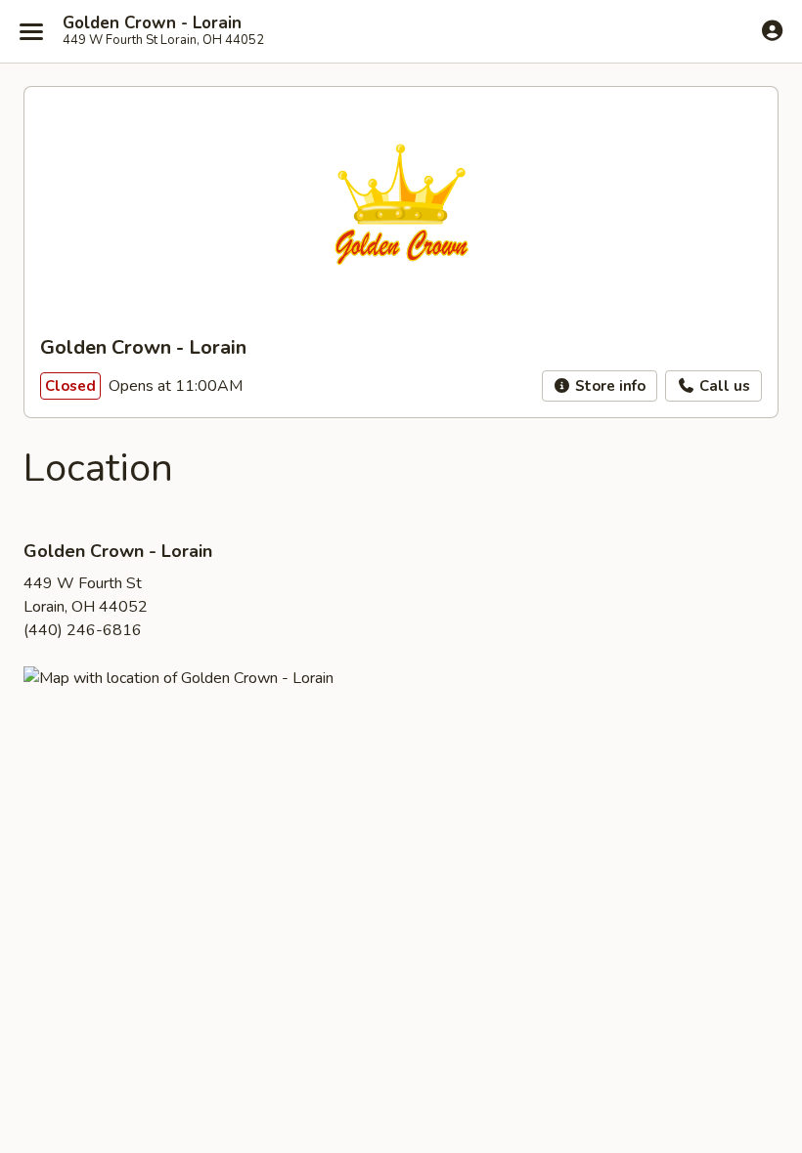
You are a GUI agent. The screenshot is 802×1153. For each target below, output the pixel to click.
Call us (722, 386)
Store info (608, 386)
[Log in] (772, 30)
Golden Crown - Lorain (152, 23)
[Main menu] (31, 31)
